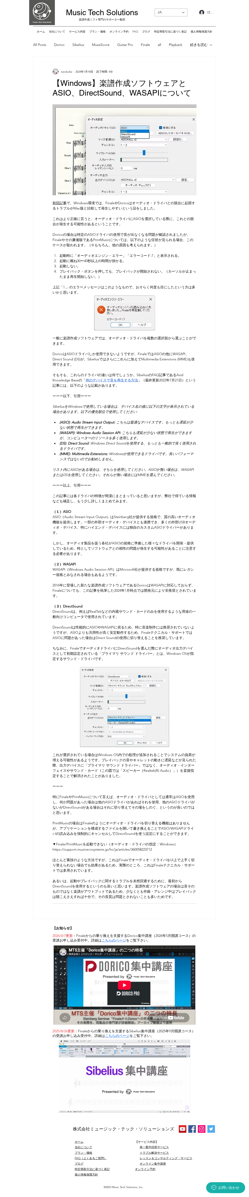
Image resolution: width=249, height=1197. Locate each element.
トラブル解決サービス (154, 1153)
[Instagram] (201, 1129)
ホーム (79, 1142)
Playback (175, 45)
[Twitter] (211, 1129)
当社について (83, 1147)
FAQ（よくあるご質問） (91, 1158)
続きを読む (199, 45)
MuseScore (101, 45)
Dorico (59, 45)
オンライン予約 (145, 1169)
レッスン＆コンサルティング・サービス (166, 1158)
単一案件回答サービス (154, 1147)
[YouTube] (182, 1129)
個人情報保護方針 (86, 1174)
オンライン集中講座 (153, 1163)
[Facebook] (192, 1129)
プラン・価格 (83, 1153)
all (159, 45)
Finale (145, 45)
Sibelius (78, 45)
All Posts (39, 45)
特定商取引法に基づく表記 (92, 1169)
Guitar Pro (125, 45)
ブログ (79, 1163)
